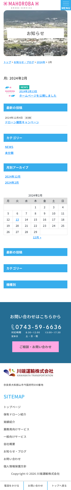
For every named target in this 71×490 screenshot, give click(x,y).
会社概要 (9, 444)
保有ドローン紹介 (15, 414)
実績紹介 (9, 422)
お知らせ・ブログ (15, 451)
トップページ (12, 407)
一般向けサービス (15, 436)
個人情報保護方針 (15, 466)
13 (17, 219)
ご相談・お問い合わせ (35, 346)
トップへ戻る (59, 485)
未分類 (28, 117)
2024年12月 (13, 176)
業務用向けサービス (16, 429)
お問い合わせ (35, 485)
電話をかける (11, 485)
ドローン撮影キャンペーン (22, 122)
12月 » (37, 237)
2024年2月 (12, 182)
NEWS (9, 147)
